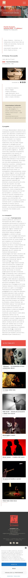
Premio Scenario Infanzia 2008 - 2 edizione (13, 27)
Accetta (14, 564)
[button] (26, 548)
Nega (14, 568)
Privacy (6, 538)
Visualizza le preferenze (14, 572)
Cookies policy (17, 538)
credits (18, 540)
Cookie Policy (10, 576)
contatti (10, 540)
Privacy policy (17, 576)
